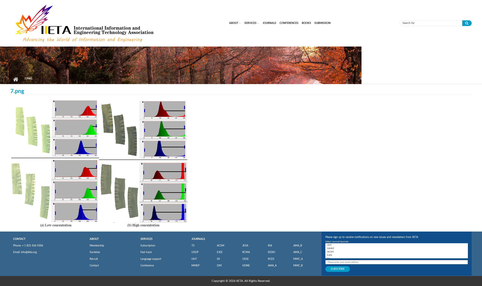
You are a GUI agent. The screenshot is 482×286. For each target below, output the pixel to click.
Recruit (94, 259)
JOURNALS (198, 239)
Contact (94, 265)
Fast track (146, 252)
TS (192, 245)
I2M (219, 265)
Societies (95, 252)
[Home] (84, 23)
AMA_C (297, 252)
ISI (218, 259)
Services (250, 23)
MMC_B (298, 265)
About (233, 23)
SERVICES (146, 239)
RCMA (246, 252)
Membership (97, 245)
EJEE (220, 252)
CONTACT (19, 239)
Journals (269, 23)
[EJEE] (396, 255)
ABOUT (94, 239)
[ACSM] (396, 251)
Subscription (147, 245)
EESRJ (271, 252)
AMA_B (297, 245)
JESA (245, 245)
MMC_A (298, 259)
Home (15, 79)
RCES (271, 259)
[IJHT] (396, 245)
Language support (150, 259)
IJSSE (245, 259)
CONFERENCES (289, 23)
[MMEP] (396, 248)
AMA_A (272, 265)
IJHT (194, 259)
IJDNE (246, 265)
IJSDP (194, 252)
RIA (270, 245)
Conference (147, 265)
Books (306, 23)
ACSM (220, 245)
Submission (322, 23)
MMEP (195, 265)
